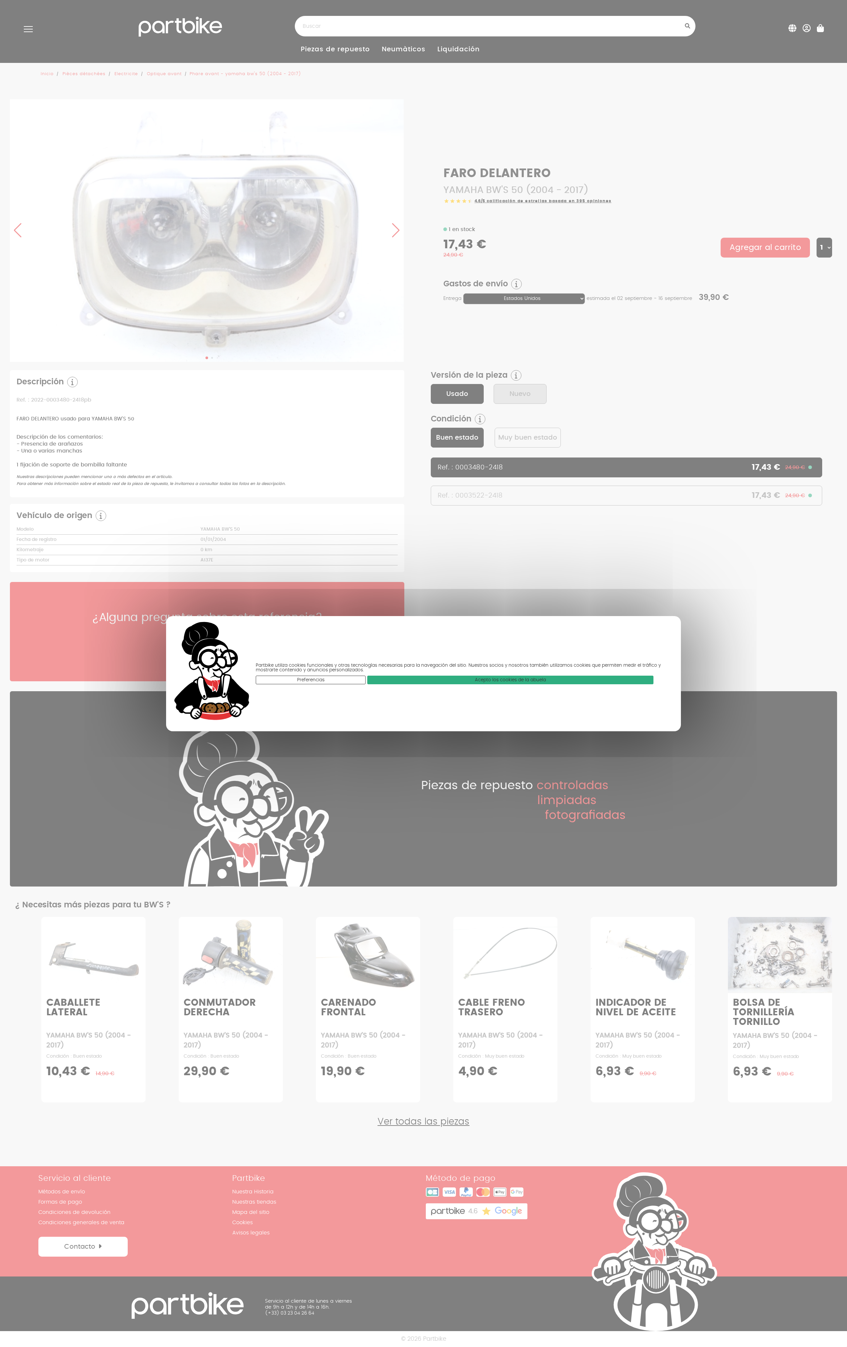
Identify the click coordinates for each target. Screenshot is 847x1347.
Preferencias (311, 680)
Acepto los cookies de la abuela (510, 680)
